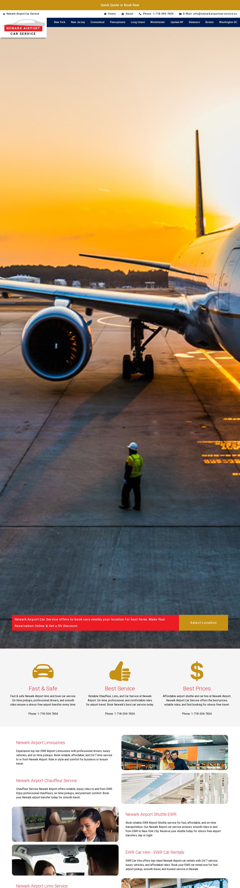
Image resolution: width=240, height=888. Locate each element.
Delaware (194, 22)
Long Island (138, 22)
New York (59, 22)
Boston (209, 22)
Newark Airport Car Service (23, 13)
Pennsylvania (117, 22)
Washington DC (228, 22)
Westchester (157, 22)
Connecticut (97, 22)
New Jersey (78, 22)
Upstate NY (177, 22)
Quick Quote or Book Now (120, 5)
